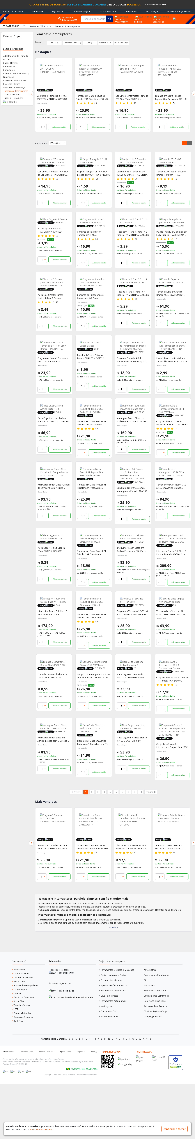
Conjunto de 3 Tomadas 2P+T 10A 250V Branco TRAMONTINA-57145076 (133, 173)
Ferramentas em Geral (155, 990)
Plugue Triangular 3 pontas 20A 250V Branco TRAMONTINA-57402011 (171, 233)
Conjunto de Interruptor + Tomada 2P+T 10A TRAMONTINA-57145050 (90, 233)
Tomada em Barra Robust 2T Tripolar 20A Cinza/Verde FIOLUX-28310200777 (91, 553)
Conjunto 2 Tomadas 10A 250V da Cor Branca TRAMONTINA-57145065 (52, 173)
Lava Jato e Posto (109, 995)
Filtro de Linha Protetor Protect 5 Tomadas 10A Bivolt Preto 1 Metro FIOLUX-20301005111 (171, 847)
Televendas (131, 11)
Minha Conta (19, 981)
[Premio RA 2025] (159, 1057)
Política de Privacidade (41, 1129)
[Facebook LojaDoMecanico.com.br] (5, 1071)
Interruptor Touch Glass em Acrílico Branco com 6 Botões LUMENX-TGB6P (131, 420)
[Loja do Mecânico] (34, 19)
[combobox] (97, 19)
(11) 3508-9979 (65, 973)
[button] (31, 93)
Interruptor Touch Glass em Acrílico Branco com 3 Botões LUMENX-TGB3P (52, 739)
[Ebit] (143, 1057)
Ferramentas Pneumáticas (114, 990)
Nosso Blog (18, 1001)
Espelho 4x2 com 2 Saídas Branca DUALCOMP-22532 (90, 357)
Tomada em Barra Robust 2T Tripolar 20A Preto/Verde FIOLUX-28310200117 (91, 423)
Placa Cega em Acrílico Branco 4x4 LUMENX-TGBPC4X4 (132, 739)
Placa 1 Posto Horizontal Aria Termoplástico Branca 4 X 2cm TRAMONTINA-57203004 (171, 360)
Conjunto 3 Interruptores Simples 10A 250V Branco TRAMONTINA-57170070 (93, 676)
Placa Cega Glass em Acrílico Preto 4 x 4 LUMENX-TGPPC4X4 (53, 420)
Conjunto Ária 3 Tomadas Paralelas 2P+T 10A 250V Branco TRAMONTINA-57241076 (172, 423)
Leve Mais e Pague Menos (179, 11)
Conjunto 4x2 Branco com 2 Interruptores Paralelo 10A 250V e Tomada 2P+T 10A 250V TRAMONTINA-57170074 (132, 489)
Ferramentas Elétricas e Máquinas (117, 969)
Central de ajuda (26, 1052)
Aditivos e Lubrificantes (155, 1006)
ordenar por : (41, 143)
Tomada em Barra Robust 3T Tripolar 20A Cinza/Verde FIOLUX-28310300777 (91, 616)
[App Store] (125, 1059)
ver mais (112, 927)
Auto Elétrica (150, 969)
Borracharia (150, 985)
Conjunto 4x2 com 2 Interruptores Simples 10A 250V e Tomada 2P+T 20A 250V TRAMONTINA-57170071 (172, 746)
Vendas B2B (37, 11)
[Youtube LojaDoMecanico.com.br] (13, 1071)
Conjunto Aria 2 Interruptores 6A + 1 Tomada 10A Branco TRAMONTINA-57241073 (172, 679)
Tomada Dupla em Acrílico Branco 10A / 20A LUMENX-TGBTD (170, 293)
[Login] (161, 15)
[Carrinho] (174, 17)
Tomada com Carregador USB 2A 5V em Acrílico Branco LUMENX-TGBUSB (171, 486)
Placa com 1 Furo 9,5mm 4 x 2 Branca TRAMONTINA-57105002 (133, 233)
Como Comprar (20, 989)
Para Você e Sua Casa (155, 1000)
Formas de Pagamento (23, 997)
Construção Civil (108, 1011)
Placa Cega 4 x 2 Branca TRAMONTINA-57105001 (49, 230)
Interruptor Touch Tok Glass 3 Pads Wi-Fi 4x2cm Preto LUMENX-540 (52, 613)
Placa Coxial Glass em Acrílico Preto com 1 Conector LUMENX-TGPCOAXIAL (93, 742)
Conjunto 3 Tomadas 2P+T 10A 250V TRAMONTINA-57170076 (132, 613)
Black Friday (19, 1021)
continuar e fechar (174, 1129)
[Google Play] (125, 1064)
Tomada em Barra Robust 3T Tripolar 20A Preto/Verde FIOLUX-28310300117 (91, 486)
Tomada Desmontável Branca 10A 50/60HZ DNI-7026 (52, 676)
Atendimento (19, 969)
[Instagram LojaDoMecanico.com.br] (21, 1071)
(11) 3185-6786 (65, 990)
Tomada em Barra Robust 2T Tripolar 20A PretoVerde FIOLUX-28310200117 (53, 847)
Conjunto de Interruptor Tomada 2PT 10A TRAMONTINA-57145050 (131, 97)
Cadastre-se (158, 22)
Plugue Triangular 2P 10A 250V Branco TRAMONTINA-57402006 (93, 173)
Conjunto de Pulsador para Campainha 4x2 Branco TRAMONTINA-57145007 (90, 296)
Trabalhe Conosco (21, 1005)
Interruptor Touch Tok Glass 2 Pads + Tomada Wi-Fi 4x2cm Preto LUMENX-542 (171, 553)
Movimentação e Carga (155, 1011)
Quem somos (65, 1052)
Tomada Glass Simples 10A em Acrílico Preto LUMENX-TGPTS (171, 613)
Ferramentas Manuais (111, 980)
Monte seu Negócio (81, 11)
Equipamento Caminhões (156, 995)
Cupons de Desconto (13, 11)
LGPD (16, 1009)
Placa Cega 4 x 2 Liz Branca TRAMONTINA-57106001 (51, 549)
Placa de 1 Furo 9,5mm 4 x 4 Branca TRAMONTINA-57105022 (133, 293)
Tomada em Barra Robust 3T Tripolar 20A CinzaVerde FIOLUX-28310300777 (92, 97)
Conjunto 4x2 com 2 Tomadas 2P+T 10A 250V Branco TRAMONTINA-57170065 (52, 360)
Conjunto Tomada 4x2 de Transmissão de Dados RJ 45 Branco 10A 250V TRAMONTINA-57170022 (133, 360)
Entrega (17, 993)
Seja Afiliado (58, 11)
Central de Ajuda (21, 973)
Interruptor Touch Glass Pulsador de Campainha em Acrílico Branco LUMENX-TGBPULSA (53, 486)
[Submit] (109, 19)
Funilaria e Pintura (109, 1016)
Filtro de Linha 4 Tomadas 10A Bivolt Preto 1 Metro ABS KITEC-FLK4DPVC (92, 847)
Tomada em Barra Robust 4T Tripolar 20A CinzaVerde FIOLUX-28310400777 (171, 97)
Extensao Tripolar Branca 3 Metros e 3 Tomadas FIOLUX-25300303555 (130, 847)
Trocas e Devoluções (23, 977)
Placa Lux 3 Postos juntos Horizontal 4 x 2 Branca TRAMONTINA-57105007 (50, 296)
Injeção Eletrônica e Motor (114, 985)
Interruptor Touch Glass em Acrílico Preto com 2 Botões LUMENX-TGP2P (131, 549)
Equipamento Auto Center (113, 975)
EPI (145, 980)
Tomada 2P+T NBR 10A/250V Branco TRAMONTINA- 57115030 (171, 173)
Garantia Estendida (22, 1013)
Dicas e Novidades (108, 11)
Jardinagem (106, 1006)
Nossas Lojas (152, 11)
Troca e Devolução (47, 1052)
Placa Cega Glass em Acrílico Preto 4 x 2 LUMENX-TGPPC (131, 676)
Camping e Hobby (152, 1016)
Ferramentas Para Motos (156, 975)
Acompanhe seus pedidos (25, 985)
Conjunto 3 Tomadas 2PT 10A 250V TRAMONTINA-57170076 (52, 97)
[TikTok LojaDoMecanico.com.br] (28, 1071)
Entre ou (156, 19)
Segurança (81, 1052)
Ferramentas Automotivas (113, 1000)
